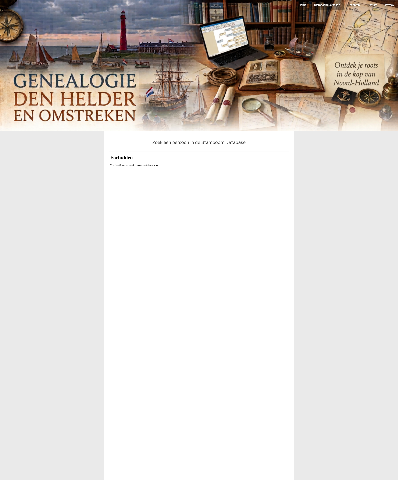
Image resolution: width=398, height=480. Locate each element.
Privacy (389, 5)
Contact (372, 5)
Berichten (354, 5)
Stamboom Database (327, 5)
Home (302, 5)
